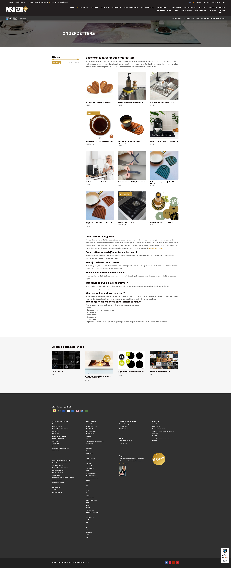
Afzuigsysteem (123, 429)
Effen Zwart (89, 446)
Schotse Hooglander (91, 500)
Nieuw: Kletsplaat (57, 492)
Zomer (87, 535)
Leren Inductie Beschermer (59, 429)
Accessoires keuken (164, 10)
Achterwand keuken (57, 470)
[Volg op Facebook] (166, 562)
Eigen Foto (105, 7)
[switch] (225, 561)
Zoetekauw (89, 532)
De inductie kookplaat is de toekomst (129, 424)
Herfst (87, 461)
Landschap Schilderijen (92, 478)
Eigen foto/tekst (57, 426)
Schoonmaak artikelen (183, 10)
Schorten (54, 485)
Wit (87, 527)
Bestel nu (94, 7)
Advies (222, 10)
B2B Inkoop (213, 10)
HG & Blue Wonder (57, 480)
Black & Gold (89, 429)
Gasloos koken (123, 426)
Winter (87, 525)
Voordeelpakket (175, 7)
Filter (55, 63)
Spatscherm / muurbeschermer (61, 463)
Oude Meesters (90, 498)
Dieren (87, 438)
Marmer (88, 493)
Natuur (88, 495)
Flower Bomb (89, 453)
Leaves (88, 480)
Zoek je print (55, 431)
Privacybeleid (123, 443)
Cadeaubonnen (200, 10)
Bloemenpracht (90, 433)
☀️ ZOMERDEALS (82, 7)
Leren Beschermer (131, 7)
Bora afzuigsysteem (58, 438)
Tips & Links (55, 443)
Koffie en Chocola (90, 473)
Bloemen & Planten (91, 431)
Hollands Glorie (90, 466)
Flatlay (88, 451)
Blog (224, 2)
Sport (87, 502)
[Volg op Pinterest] (177, 562)
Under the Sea (90, 517)
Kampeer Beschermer (217, 7)
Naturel (88, 488)
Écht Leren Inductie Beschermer (95, 441)
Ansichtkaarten (56, 490)
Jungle (87, 470)
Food (87, 456)
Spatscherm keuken (57, 465)
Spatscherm (161, 7)
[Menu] (228, 549)
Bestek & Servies (90, 424)
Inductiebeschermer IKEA (59, 436)
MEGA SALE (202, 7)
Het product (55, 433)
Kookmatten (116, 7)
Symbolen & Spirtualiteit (92, 512)
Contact (198, 2)
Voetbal (88, 520)
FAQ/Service (206, 2)
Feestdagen (89, 448)
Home (72, 7)
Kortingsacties (190, 7)
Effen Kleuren (89, 443)
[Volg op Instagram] (170, 562)
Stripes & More (90, 510)
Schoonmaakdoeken (58, 482)
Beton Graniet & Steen (92, 426)
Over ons (154, 435)
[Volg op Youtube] (173, 562)
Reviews (154, 440)
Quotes (88, 515)
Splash (87, 505)
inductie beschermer (156, 248)
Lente (87, 483)
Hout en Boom (89, 468)
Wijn (87, 522)
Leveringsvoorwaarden (125, 440)
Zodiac (87, 530)
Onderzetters (56, 475)
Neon (87, 490)
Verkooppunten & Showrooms (60, 448)
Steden (88, 507)
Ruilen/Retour (216, 2)
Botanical (88, 436)
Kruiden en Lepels (91, 475)
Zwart (87, 537)
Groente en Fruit (90, 458)
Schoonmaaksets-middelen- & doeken (63, 477)
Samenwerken (56, 441)
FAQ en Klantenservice (158, 429)
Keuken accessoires (58, 472)
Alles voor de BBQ (147, 7)
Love (87, 485)
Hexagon (88, 463)
